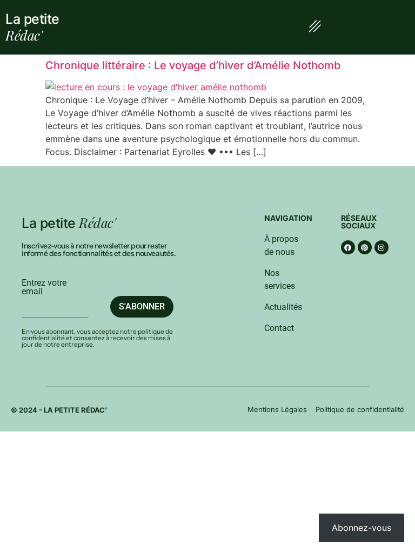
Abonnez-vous (361, 527)
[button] (315, 27)
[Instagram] (381, 247)
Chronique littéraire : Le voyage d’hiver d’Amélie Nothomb (193, 65)
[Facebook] (348, 247)
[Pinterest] (365, 247)
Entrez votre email (44, 287)
